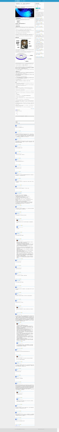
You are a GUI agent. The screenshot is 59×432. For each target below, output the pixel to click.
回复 (20, 151)
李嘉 (36, 39)
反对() (18, 151)
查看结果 (39, 8)
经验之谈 (33, 108)
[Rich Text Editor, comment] (24, 118)
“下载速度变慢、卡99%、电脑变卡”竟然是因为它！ (23, 3)
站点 (17, 114)
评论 (26, 4)
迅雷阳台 (17, 1)
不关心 (37, 6)
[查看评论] (58, 429)
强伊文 (24, 4)
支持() (16, 151)
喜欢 (37, 5)
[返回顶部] (58, 431)
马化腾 (36, 27)
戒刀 (36, 23)
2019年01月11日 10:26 (17, 4)
